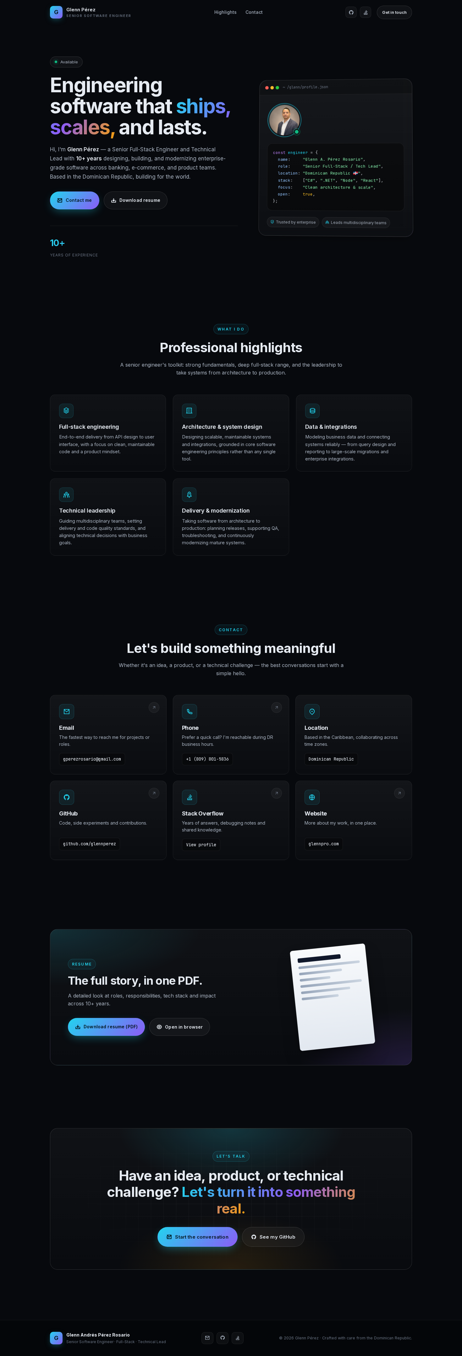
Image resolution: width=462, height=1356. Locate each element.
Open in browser (184, 1026)
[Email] (207, 1338)
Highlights (225, 12)
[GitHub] (351, 12)
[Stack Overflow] (365, 12)
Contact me (79, 200)
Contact (254, 12)
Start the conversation (201, 1237)
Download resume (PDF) (111, 1026)
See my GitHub (277, 1237)
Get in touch (394, 12)
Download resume (139, 200)
